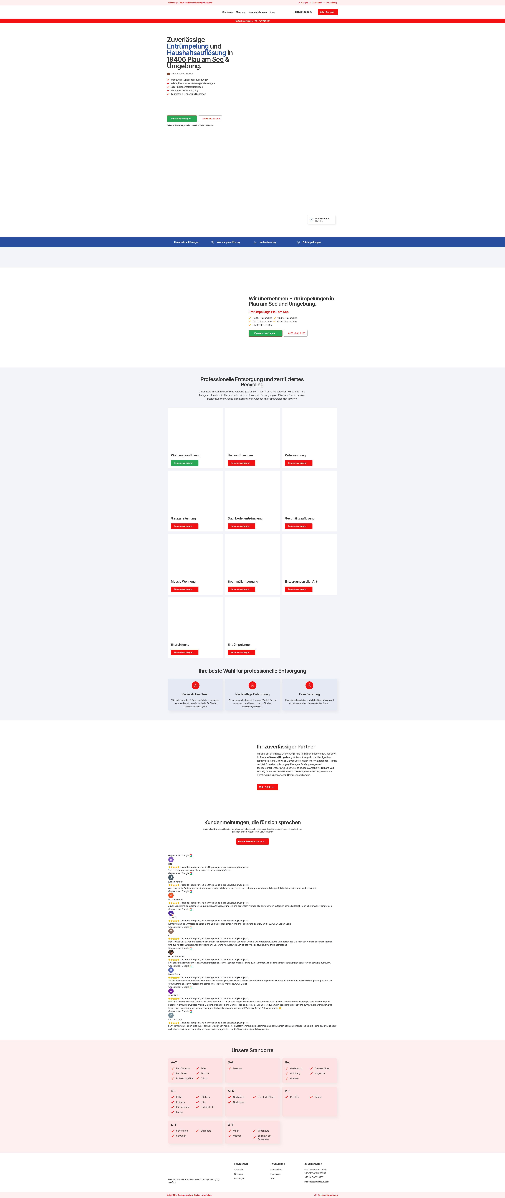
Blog (272, 12)
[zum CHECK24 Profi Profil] (232, 328)
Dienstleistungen (258, 12)
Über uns (241, 12)
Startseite (227, 12)
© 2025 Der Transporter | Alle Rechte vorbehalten (189, 1195)
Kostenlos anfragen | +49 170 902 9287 (252, 21)
